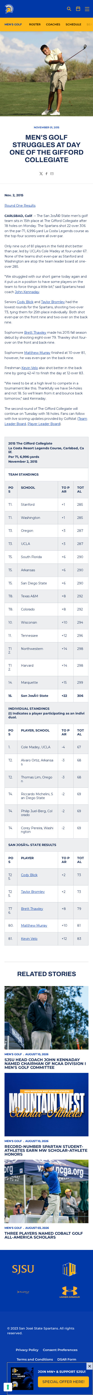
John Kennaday (27, 292)
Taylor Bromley (53, 302)
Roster (35, 24)
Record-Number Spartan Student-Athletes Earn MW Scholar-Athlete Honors (46, 1150)
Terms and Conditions (35, 1359)
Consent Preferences (60, 1350)
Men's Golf (13, 1054)
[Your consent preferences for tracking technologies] (8, 1387)
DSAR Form (66, 1359)
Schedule (73, 24)
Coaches (53, 24)
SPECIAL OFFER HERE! (65, 1383)
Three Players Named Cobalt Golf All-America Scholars (44, 1235)
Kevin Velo (29, 368)
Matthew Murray (37, 353)
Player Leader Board (44, 424)
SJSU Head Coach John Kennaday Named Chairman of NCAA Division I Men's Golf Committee (45, 1063)
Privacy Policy (27, 1350)
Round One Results (20, 206)
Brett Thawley (35, 333)
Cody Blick (25, 302)
